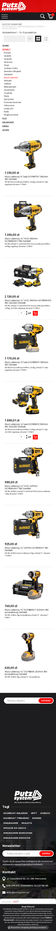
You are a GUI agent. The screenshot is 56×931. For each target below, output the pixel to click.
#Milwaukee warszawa (17, 833)
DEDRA (5, 130)
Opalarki (7, 55)
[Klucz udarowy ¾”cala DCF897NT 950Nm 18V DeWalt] (28, 152)
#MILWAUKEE (10, 823)
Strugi (6, 65)
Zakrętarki (8, 74)
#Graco (45, 813)
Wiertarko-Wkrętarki (12, 71)
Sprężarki (8, 58)
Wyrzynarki (9, 99)
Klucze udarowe (11, 77)
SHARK (5, 45)
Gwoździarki (9, 89)
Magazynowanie (11, 114)
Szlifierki (7, 83)
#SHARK (36, 818)
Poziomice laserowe (12, 102)
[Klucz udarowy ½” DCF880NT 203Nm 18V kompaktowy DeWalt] (28, 585)
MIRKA (5, 126)
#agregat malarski (15, 813)
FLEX (4, 118)
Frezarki (7, 52)
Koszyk (35, 313)
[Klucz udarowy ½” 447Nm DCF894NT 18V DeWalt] (28, 523)
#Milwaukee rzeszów (16, 838)
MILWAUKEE (8, 122)
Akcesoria (8, 62)
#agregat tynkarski (16, 818)
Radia (6, 111)
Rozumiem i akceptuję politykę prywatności (28, 927)
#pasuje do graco (14, 828)
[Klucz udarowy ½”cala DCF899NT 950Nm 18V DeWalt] (28, 338)
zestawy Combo (11, 68)
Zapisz (46, 853)
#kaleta (26, 823)
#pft (34, 813)
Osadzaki (8, 93)
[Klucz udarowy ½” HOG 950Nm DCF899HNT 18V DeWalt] (28, 214)
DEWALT (6, 49)
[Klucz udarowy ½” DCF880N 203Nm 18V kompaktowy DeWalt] (28, 647)
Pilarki (6, 96)
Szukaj (45, 700)
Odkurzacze (9, 105)
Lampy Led (8, 108)
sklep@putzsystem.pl (17, 892)
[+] (27, 312)
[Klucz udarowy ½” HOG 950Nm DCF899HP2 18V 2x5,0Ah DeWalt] (28, 276)
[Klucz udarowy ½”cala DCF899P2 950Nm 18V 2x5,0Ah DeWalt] (28, 399)
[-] (27, 314)
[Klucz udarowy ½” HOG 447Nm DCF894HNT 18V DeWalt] (28, 461)
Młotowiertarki (10, 86)
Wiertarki (8, 80)
